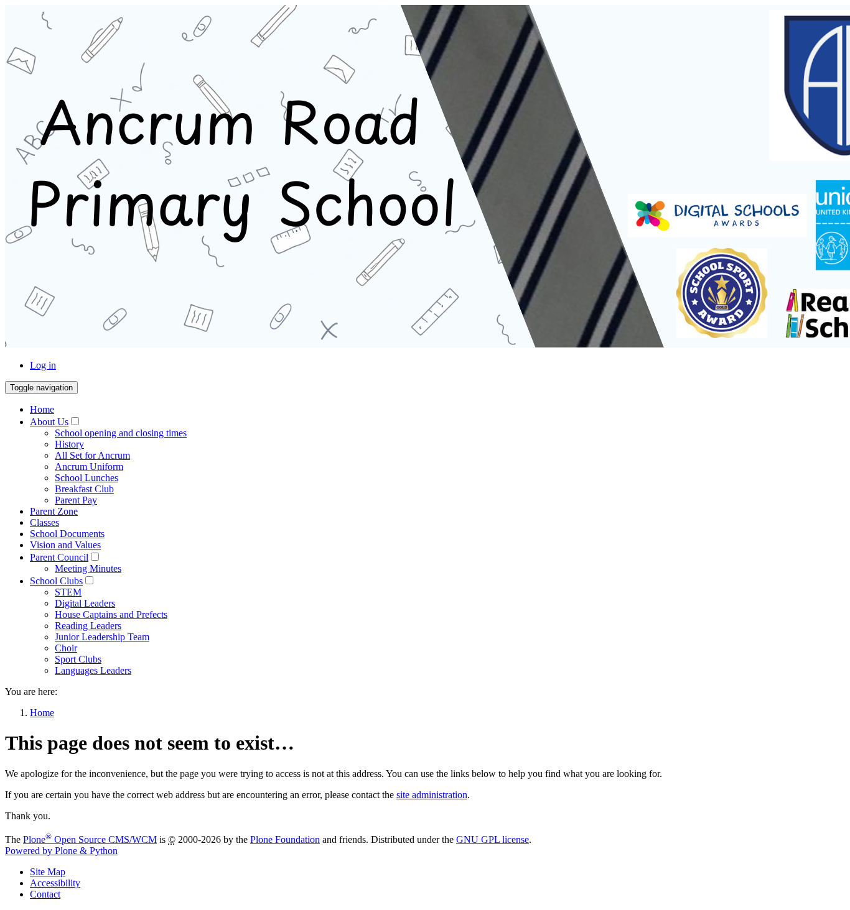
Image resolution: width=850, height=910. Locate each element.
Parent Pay (76, 500)
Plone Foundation (285, 839)
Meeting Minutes (88, 568)
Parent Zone (54, 511)
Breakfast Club (84, 489)
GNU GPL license (492, 839)
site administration (431, 794)
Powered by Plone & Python (61, 850)
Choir (66, 648)
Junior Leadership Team (102, 637)
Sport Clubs (78, 659)
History (69, 444)
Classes (44, 522)
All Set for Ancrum (92, 455)
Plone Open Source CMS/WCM (90, 839)
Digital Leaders (85, 603)
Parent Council (59, 557)
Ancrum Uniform (89, 466)
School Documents (67, 533)
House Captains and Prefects (111, 614)
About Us (49, 421)
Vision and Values (65, 545)
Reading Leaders (88, 625)
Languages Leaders (93, 670)
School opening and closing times (121, 433)
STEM (68, 592)
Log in (43, 365)
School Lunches (86, 477)
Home (42, 409)
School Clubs (56, 581)
